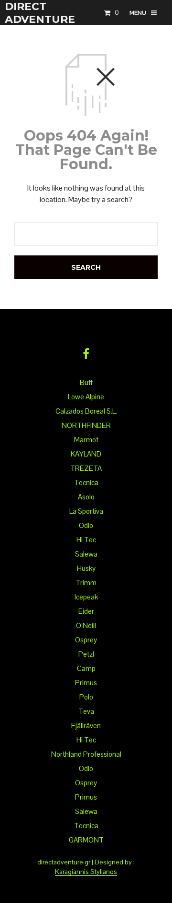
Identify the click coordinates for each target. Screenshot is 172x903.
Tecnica (86, 482)
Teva (86, 711)
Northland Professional (86, 754)
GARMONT (86, 839)
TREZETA (86, 468)
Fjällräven (86, 725)
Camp (86, 668)
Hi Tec (86, 539)
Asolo (86, 496)
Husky (86, 568)
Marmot (86, 439)
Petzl (86, 654)
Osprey (86, 639)
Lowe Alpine (86, 396)
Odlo (86, 525)
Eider (86, 611)
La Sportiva (86, 511)
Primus (86, 682)
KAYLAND (86, 453)
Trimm (86, 582)
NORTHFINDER (86, 425)
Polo (86, 696)
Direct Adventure (40, 13)
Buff (86, 382)
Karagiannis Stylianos (86, 872)
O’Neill (86, 625)
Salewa (86, 553)
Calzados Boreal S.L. (86, 411)
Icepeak (86, 596)
